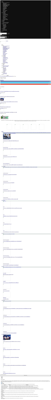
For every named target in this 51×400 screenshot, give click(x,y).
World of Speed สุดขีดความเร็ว (7, 132)
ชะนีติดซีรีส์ (4, 27)
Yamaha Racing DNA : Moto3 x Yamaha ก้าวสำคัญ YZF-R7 (10, 156)
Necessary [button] (2, 382)
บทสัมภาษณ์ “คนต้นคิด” (5, 66)
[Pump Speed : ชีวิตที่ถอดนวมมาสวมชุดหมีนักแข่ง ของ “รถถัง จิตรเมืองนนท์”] (7, 239)
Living (3, 21)
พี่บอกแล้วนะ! (4, 60)
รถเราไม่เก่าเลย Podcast (5, 181)
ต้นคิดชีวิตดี (14, 133)
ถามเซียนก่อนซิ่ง (5, 7)
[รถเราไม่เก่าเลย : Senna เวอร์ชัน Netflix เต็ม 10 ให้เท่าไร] (7, 172)
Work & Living (3, 63)
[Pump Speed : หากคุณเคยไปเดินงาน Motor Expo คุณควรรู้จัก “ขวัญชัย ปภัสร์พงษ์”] (7, 247)
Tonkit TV (3, 45)
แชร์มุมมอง (4, 71)
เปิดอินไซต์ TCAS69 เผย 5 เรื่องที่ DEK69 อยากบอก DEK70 (7, 96)
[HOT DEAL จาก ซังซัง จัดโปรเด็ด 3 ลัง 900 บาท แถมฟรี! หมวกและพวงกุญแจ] (7, 206)
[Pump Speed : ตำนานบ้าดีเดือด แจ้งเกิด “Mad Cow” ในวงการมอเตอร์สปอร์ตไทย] (7, 255)
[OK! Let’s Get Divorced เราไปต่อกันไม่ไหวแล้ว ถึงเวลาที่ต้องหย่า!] (7, 280)
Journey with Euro (5, 3)
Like (49, 81)
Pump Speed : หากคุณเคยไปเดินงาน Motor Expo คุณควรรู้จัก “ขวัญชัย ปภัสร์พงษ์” (13, 249)
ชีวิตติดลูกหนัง (4, 68)
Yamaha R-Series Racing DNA (6, 48)
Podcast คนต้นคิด (3, 12)
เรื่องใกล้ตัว (4, 61)
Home (2, 1)
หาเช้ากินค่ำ (4, 13)
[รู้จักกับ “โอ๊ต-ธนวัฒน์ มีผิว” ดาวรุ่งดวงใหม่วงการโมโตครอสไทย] (7, 355)
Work (3, 20)
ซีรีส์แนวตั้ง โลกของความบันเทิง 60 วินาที (8, 274)
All (3, 132)
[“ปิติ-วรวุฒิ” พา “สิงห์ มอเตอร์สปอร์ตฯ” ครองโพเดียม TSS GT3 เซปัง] (7, 347)
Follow (49, 82)
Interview (3, 233)
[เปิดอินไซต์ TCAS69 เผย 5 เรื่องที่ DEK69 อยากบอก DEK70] (2, 95)
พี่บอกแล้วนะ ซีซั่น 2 (5, 16)
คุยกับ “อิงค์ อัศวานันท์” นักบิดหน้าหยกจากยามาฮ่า (9, 373)
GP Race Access (15, 132)
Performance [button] (2, 391)
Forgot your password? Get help (3, 35)
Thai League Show (5, 8)
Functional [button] (2, 389)
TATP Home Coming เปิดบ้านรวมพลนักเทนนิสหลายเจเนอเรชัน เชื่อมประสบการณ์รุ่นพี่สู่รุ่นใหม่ (14, 365)
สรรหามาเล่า (4, 15)
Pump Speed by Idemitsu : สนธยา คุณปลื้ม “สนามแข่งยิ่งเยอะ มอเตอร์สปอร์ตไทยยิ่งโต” (13, 148)
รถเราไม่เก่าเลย (4, 26)
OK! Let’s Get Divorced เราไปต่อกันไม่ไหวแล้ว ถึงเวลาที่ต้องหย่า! (11, 282)
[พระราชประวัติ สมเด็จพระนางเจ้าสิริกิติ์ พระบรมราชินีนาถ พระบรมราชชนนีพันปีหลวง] (7, 322)
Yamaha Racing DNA (5, 5)
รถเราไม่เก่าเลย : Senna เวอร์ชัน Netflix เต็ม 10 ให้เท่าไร (10, 174)
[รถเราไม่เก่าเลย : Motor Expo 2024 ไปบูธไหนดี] (7, 180)
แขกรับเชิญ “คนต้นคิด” (5, 19)
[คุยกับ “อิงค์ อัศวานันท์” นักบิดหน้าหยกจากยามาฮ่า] (7, 371)
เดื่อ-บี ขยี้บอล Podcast (5, 57)
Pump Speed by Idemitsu (5, 49)
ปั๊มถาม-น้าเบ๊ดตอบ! (5, 10)
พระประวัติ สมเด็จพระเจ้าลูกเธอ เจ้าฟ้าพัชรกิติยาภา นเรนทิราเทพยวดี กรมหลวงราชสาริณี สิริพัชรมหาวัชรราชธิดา (17, 308)
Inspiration (3, 23)
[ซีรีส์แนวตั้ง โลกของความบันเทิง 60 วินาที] (2, 105)
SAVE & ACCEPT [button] (3, 398)
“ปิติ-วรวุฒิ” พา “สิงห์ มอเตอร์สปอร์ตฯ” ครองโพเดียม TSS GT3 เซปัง (8, 112)
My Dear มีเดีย (4, 24)
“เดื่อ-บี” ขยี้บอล (40, 132)
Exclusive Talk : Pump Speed (6, 22)
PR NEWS (1, 113)
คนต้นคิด (4, 9)
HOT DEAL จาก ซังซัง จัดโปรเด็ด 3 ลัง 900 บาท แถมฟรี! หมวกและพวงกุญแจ (9, 91)
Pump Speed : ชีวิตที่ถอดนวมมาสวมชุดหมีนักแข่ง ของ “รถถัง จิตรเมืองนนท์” (12, 241)
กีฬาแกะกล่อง (4, 54)
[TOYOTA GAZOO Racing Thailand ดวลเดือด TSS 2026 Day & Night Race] (2, 100)
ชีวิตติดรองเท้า (4, 69)
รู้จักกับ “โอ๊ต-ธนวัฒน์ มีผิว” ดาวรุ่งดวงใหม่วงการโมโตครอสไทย (11, 357)
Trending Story (3, 300)
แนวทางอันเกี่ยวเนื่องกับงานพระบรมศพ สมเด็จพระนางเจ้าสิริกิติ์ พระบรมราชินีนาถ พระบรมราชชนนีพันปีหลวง (16, 316)
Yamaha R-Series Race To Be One (6, 4)
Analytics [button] (2, 393)
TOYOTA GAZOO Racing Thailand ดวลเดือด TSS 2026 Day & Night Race (9, 101)
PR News (3, 74)
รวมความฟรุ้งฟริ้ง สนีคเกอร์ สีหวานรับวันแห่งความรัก (7, 76)
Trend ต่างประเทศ (5, 30)
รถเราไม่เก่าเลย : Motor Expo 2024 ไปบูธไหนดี (8, 182)
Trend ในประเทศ (5, 29)
